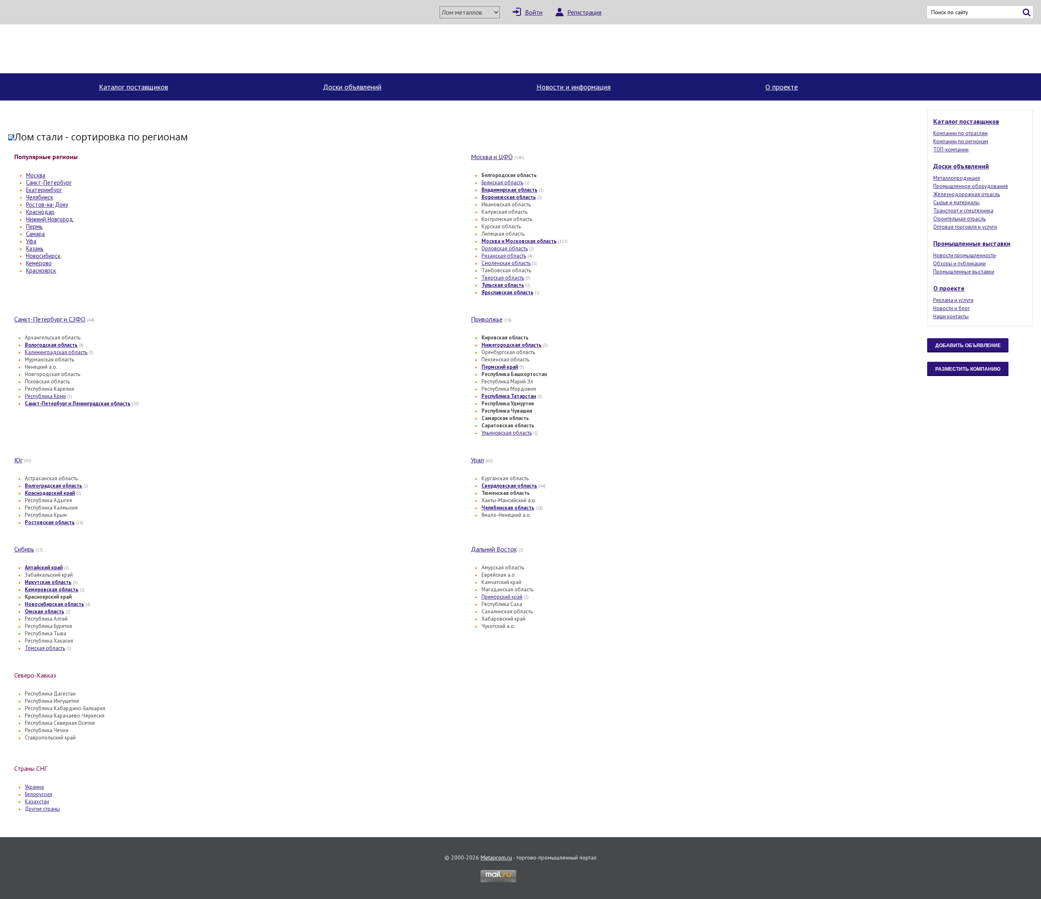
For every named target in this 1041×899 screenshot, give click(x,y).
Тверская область (502, 277)
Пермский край (499, 366)
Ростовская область (50, 522)
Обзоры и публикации (959, 263)
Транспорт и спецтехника (963, 210)
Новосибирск (43, 256)
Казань (35, 248)
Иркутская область (48, 582)
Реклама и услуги (953, 300)
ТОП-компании (951, 149)
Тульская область (502, 285)
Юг (18, 460)
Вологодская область (51, 344)
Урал (477, 460)
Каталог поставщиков (133, 87)
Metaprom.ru (496, 857)
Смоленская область (506, 263)
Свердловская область (509, 485)
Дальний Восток (494, 549)
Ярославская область (507, 292)
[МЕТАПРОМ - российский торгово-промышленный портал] (84, 49)
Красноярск (41, 270)
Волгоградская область (53, 485)
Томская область (45, 648)
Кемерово (39, 263)
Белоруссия (38, 794)
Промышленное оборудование (970, 186)
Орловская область (504, 248)
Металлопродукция (956, 178)
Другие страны (42, 808)
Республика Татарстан (508, 396)
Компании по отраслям (960, 133)
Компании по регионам (960, 141)
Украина (34, 786)
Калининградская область (56, 352)
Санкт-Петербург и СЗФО (49, 319)
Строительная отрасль (959, 218)
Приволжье (487, 319)
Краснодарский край (50, 493)
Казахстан (37, 801)
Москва (35, 175)
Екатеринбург (44, 190)
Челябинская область (507, 507)
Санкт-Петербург (49, 182)
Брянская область (502, 182)
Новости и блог (951, 308)
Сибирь (24, 549)
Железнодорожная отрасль (966, 194)
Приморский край (502, 596)
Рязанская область (503, 255)
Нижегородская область (511, 344)
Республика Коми (45, 396)
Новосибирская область (54, 604)
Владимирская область (509, 189)
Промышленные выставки (972, 243)
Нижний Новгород (49, 219)
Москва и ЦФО (492, 157)
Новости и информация (573, 87)
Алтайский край (44, 567)
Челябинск (39, 197)
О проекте (781, 87)
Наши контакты (951, 316)
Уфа (31, 241)
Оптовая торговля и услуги (965, 226)
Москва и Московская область (519, 241)
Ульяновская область (506, 432)
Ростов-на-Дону (47, 204)
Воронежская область (508, 197)
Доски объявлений (352, 87)
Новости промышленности (964, 255)
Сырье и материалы (956, 202)
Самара (35, 234)
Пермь (34, 226)
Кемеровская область (51, 589)
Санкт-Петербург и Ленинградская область (78, 403)
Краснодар (40, 212)
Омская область (44, 611)
